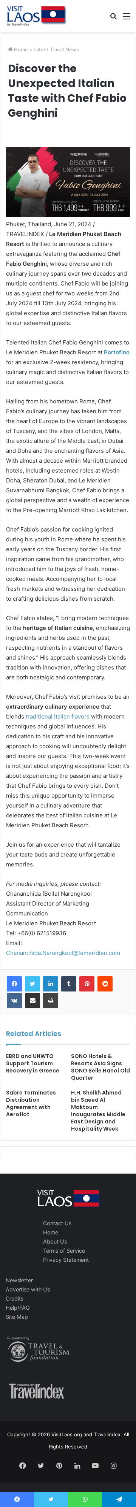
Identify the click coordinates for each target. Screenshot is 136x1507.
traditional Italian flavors (58, 716)
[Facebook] (14, 983)
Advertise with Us (28, 1289)
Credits (14, 1298)
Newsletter (19, 1280)
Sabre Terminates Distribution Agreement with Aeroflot (31, 1103)
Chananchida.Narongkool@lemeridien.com (63, 953)
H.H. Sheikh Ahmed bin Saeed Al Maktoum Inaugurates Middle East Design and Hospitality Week (98, 1111)
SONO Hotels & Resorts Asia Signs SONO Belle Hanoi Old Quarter (100, 1067)
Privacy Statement (66, 1259)
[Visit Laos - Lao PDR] (36, 16)
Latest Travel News (56, 49)
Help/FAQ (18, 1307)
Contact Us (57, 1223)
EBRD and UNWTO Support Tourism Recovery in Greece (32, 1063)
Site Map (17, 1316)
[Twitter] (32, 983)
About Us (55, 1241)
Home (20, 49)
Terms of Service (64, 1250)
